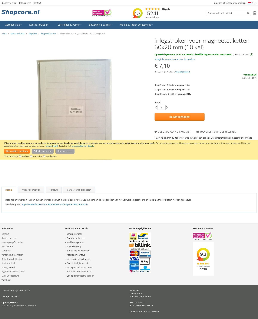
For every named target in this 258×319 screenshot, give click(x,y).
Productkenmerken (31, 189)
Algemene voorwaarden (13, 271)
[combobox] (228, 13)
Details (8, 189)
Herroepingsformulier (12, 242)
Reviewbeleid (8, 263)
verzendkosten (182, 71)
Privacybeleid (8, 267)
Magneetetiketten (48, 33)
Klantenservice (8, 2)
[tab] (8, 190)
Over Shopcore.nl (10, 275)
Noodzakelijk (12, 156)
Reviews (54, 189)
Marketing (37, 156)
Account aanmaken (236, 2)
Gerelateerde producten (79, 189)
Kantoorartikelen (17, 33)
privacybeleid (52, 146)
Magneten (33, 33)
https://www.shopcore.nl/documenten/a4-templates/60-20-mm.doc (55, 204)
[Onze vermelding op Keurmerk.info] (102, 15)
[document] (129, 150)
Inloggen (218, 2)
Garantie (5, 250)
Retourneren (25, 2)
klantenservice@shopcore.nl (15, 290)
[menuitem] (13, 25)
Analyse (25, 156)
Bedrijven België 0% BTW (79, 271)
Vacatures (6, 279)
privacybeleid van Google (83, 146)
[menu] (129, 25)
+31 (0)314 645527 (10, 296)
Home (4, 33)
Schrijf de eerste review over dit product (175, 59)
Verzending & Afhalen (12, 254)
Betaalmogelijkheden (12, 259)
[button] (252, 2)
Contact (37, 2)
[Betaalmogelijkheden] (140, 272)
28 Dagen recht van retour (80, 267)
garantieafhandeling (84, 275)
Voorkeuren (51, 156)
